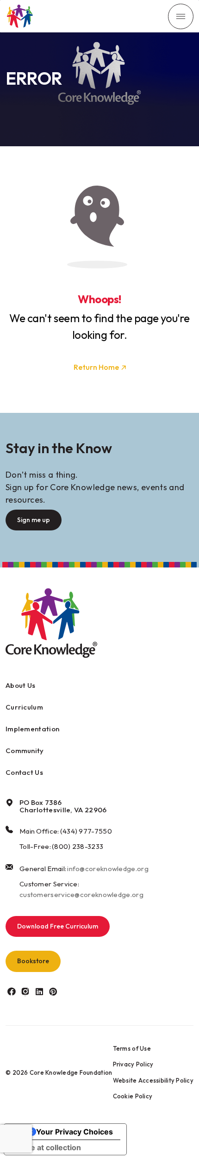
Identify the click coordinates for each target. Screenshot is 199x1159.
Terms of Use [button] (132, 1048)
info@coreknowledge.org (108, 868)
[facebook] (11, 991)
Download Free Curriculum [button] (57, 926)
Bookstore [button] (33, 961)
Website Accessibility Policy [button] (153, 1080)
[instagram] (25, 991)
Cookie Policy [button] (132, 1096)
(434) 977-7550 (86, 831)
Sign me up (33, 520)
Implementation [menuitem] (32, 728)
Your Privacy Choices (74, 1131)
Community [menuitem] (25, 750)
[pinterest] (53, 991)
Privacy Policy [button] (133, 1064)
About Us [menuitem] (20, 685)
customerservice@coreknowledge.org (81, 894)
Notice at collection (46, 1147)
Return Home (96, 367)
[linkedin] (39, 991)
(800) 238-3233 (77, 846)
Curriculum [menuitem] (24, 707)
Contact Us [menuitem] (24, 772)
